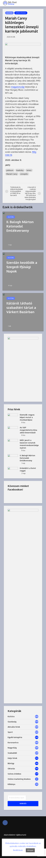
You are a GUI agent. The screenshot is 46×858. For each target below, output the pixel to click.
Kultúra (9, 13)
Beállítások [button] (18, 850)
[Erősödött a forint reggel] (13, 470)
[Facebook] (5, 822)
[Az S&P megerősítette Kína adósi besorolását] (13, 430)
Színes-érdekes (21, 13)
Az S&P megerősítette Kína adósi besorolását (28, 430)
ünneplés (24, 174)
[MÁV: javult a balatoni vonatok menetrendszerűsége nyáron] (13, 443)
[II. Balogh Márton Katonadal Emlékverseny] (23, 230)
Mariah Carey (11, 174)
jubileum (9, 170)
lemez (29, 170)
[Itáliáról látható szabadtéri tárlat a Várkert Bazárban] (23, 312)
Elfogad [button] (30, 850)
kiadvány (20, 170)
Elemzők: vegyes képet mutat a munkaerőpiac (27, 417)
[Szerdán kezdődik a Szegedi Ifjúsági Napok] (23, 271)
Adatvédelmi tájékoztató (15, 835)
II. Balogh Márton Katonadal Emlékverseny (27, 458)
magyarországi (18, 87)
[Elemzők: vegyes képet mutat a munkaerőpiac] (13, 417)
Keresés (23, 803)
